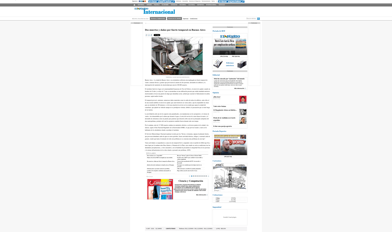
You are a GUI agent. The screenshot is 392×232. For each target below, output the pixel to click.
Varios (213, 1)
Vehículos (178, 1)
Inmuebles (185, 1)
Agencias (185, 18)
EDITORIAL (141, 5)
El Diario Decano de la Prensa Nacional (155, 11)
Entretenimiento (206, 1)
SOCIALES (222, 5)
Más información (201, 195)
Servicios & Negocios (195, 1)
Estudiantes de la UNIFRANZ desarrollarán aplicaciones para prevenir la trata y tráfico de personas (190, 188)
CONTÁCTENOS (170, 228)
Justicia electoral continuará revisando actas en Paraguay (160, 165)
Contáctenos (193, 18)
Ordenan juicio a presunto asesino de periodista (158, 168)
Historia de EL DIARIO (174, 18)
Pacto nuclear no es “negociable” (154, 155)
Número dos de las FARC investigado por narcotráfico (160, 157)
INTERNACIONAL (211, 5)
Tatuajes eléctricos (180, 192)
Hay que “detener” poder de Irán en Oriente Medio (189, 155)
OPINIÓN (149, 5)
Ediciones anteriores (230, 64)
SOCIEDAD (174, 5)
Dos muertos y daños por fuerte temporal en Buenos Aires (160, 161)
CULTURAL (191, 5)
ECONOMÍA (165, 5)
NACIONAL (183, 5)
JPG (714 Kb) (224, 56)
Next (208, 176)
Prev (190, 176)
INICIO (134, 4)
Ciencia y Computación (191, 181)
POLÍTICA (157, 5)
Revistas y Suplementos (158, 18)
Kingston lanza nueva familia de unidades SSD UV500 (190, 190)
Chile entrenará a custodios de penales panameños (189, 168)
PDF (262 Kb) (236, 56)
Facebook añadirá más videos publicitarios (187, 186)
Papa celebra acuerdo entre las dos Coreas (187, 170)
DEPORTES (200, 5)
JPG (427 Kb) (228, 156)
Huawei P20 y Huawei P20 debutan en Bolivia (188, 184)
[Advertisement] (137, 54)
